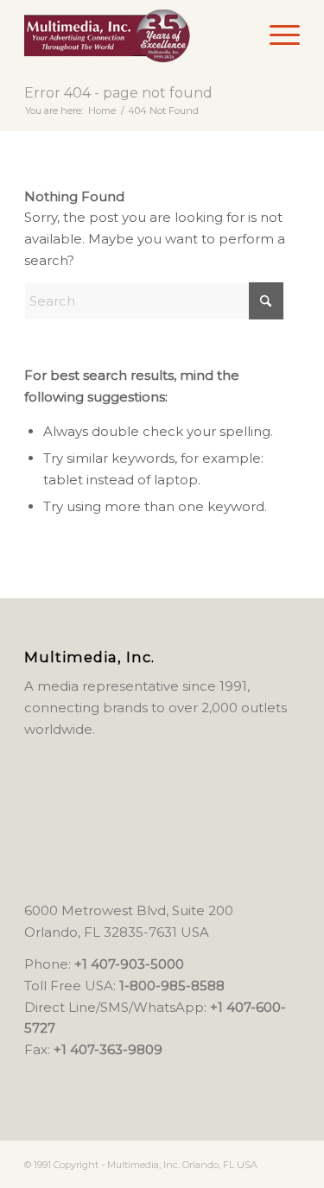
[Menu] (276, 34)
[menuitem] (276, 34)
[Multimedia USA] (134, 34)
